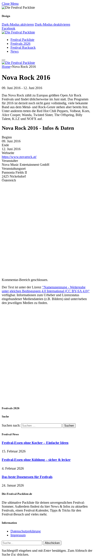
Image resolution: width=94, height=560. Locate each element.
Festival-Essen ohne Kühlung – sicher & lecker (36, 460)
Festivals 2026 (20, 43)
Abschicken (52, 543)
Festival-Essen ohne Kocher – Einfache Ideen (35, 443)
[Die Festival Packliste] (18, 32)
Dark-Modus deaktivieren (52, 24)
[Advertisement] (47, 355)
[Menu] (3, 60)
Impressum (18, 535)
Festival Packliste (22, 40)
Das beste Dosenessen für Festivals (27, 477)
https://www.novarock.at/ (19, 157)
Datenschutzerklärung (25, 531)
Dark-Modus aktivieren (18, 24)
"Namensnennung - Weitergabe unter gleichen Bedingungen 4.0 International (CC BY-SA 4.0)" (46, 289)
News (14, 51)
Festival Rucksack (23, 47)
